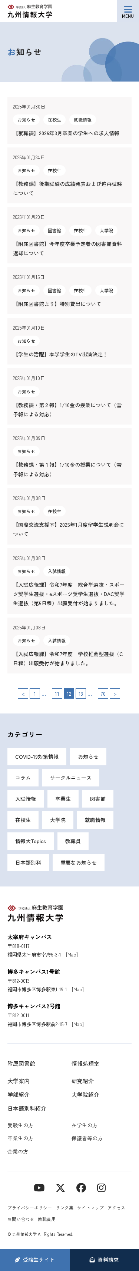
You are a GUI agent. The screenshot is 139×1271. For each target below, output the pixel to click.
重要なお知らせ (78, 862)
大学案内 (18, 1081)
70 (103, 693)
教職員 (73, 841)
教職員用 (47, 1219)
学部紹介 (18, 1094)
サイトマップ (90, 1207)
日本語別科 (28, 862)
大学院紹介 (85, 1094)
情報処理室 (85, 1063)
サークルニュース (71, 777)
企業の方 (17, 1151)
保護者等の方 (87, 1138)
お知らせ (88, 756)
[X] (60, 1187)
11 (57, 693)
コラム (23, 777)
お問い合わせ (20, 1219)
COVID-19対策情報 (37, 756)
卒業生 (63, 798)
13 (81, 693)
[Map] (72, 954)
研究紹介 (83, 1081)
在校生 (23, 820)
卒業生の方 (20, 1138)
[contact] (81, 1187)
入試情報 (25, 798)
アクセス (116, 1207)
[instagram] (101, 1187)
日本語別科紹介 (26, 1108)
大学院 (58, 820)
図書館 (98, 798)
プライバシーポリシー (29, 1207)
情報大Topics (30, 841)
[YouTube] (39, 1187)
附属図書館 (21, 1063)
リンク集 (64, 1207)
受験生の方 (20, 1125)
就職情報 (95, 820)
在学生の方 (84, 1125)
